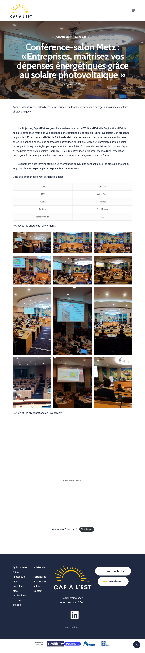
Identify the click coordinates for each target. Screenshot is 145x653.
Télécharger (86, 529)
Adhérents (39, 567)
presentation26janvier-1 (64, 529)
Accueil (17, 107)
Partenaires (39, 576)
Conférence (63, 36)
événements (81, 36)
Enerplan (54, 150)
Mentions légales (72, 627)
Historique (19, 576)
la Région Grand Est (112, 128)
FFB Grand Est (90, 128)
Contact (37, 590)
